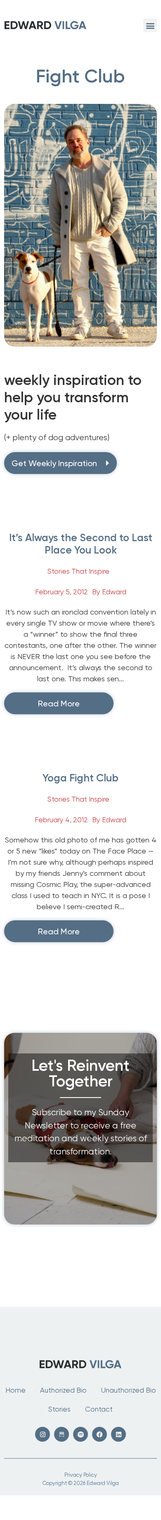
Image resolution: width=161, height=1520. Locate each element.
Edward (114, 592)
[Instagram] (42, 1434)
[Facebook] (99, 1434)
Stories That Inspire (78, 571)
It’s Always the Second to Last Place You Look (80, 544)
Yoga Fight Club (80, 778)
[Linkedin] (118, 1434)
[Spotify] (80, 1434)
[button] (150, 25)
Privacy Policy (80, 1475)
